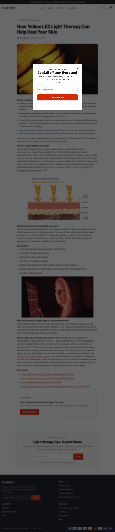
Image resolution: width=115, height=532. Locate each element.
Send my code (57, 97)
